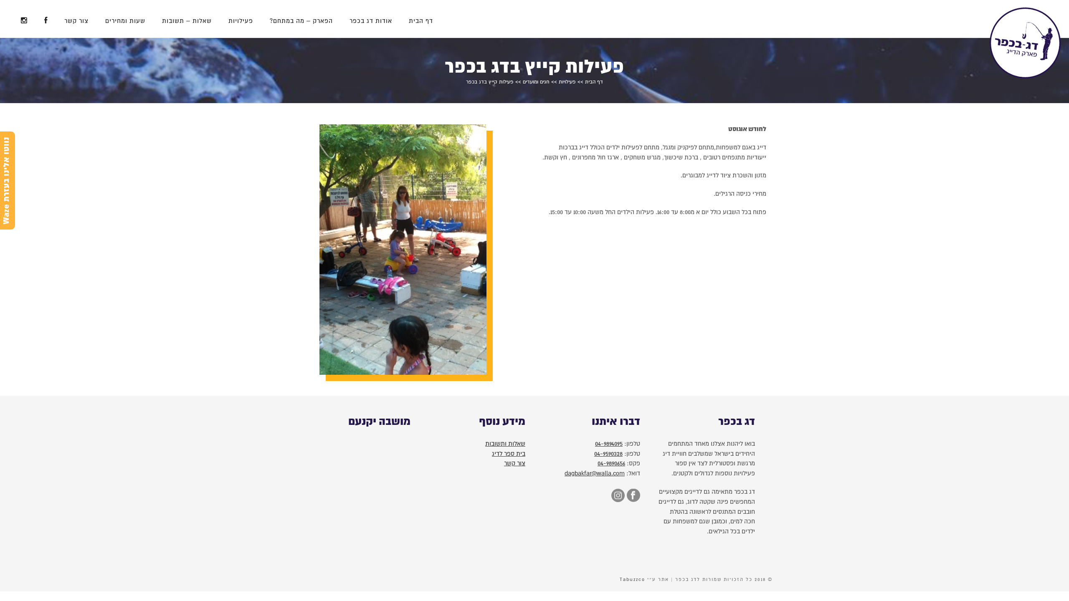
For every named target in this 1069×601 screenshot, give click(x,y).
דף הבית (421, 21)
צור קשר (76, 21)
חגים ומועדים (536, 82)
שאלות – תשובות (187, 21)
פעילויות (240, 21)
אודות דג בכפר (371, 21)
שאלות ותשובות (505, 443)
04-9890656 (611, 463)
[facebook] (632, 496)
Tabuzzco (632, 579)
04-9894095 (609, 443)
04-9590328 (608, 453)
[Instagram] (24, 19)
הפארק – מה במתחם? (301, 21)
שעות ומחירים (125, 21)
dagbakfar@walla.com (595, 473)
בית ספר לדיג (508, 453)
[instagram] (617, 496)
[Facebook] (46, 19)
